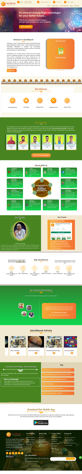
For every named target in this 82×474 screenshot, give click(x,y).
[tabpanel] (59, 54)
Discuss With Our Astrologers (62, 63)
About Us (42, 437)
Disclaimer (54, 446)
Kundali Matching (12, 107)
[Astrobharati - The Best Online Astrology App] (8, 4)
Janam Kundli (67, 107)
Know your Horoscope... (48, 350)
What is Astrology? (48, 384)
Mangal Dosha (39, 107)
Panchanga (26, 107)
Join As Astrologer (43, 442)
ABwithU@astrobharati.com (45, 2)
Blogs (71, 5)
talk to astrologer (64, 5)
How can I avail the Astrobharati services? (54, 379)
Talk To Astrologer (31, 439)
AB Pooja (76, 5)
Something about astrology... (67, 350)
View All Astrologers (41, 155)
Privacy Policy (55, 443)
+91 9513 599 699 (68, 445)
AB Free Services (31, 437)
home (48, 5)
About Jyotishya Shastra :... (13, 350)
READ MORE (12, 70)
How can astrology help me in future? (53, 388)
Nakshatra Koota (53, 107)
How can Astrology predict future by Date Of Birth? (57, 374)
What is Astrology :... (30, 350)
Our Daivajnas (43, 439)
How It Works (43, 446)
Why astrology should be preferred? (52, 393)
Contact (54, 448)
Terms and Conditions (56, 437)
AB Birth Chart (30, 442)
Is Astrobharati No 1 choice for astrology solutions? (57, 370)
